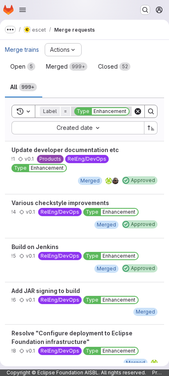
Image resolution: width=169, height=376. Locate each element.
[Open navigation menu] (22, 9)
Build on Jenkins (35, 246)
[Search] (151, 111)
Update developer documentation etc (65, 149)
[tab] (23, 66)
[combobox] (77, 127)
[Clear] (138, 111)
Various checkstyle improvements (60, 202)
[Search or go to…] (145, 10)
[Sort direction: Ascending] (151, 127)
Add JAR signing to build (45, 290)
